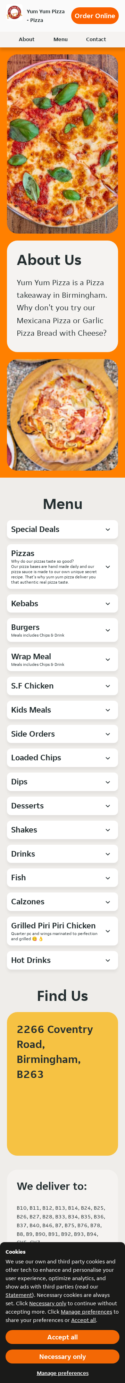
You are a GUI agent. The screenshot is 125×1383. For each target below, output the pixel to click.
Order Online (95, 15)
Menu (60, 39)
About (27, 39)
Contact (96, 39)
